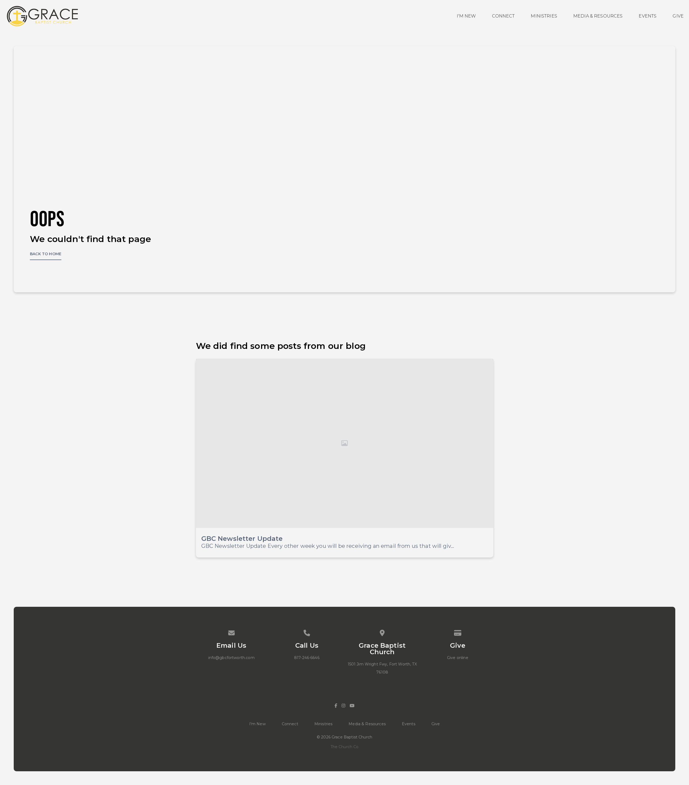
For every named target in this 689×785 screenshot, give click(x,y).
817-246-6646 (306, 657)
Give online (457, 657)
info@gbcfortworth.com (231, 657)
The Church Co (345, 746)
